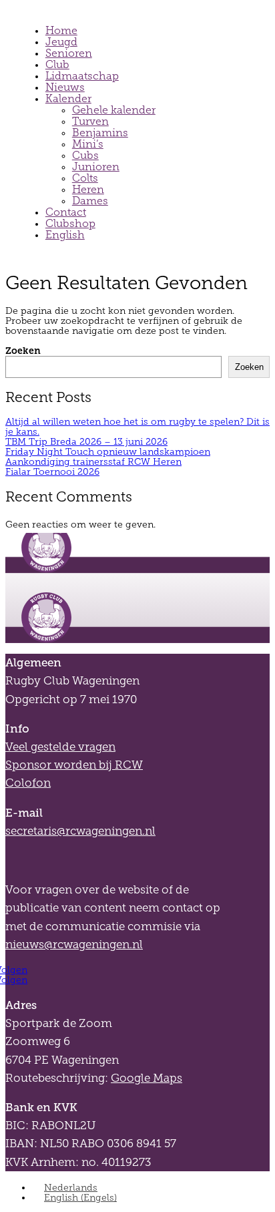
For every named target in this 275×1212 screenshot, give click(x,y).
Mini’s (87, 144)
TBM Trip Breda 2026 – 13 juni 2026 (86, 442)
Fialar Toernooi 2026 (52, 472)
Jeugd (61, 41)
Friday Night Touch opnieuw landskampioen (107, 452)
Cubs (85, 155)
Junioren (95, 166)
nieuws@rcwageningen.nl (74, 944)
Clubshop (70, 223)
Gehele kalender (114, 110)
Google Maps (146, 1078)
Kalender (68, 98)
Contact (65, 212)
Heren (88, 189)
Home (61, 30)
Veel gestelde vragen (60, 747)
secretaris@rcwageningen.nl (80, 831)
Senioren (68, 53)
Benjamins (100, 132)
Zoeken (23, 350)
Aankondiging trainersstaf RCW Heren (93, 462)
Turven (90, 121)
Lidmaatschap (82, 75)
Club (57, 64)
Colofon (28, 783)
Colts (85, 178)
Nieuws (65, 87)
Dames (90, 200)
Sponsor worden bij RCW (74, 765)
